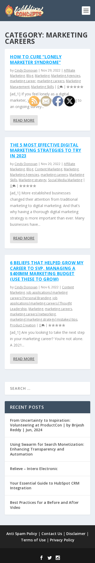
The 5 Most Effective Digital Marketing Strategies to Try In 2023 (45, 150)
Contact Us (51, 533)
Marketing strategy (32, 180)
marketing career (23, 81)
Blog (29, 75)
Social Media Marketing (65, 180)
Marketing (42, 75)
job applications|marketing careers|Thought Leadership (41, 303)
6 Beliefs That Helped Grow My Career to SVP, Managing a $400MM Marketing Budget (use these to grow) (47, 271)
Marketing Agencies (65, 75)
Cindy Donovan (26, 70)
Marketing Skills (42, 87)
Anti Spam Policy (21, 533)
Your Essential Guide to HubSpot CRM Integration (44, 485)
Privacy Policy (62, 539)
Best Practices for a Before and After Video (44, 505)
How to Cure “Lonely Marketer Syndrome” (36, 59)
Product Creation (23, 325)
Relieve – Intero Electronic (34, 468)
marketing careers (50, 81)
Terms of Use (33, 539)
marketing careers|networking (33, 314)
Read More (24, 120)
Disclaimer (76, 533)
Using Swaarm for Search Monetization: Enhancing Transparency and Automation (47, 449)
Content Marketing (48, 169)
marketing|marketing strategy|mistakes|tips (43, 319)
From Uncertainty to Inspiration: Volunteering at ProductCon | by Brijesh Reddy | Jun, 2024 (47, 425)
